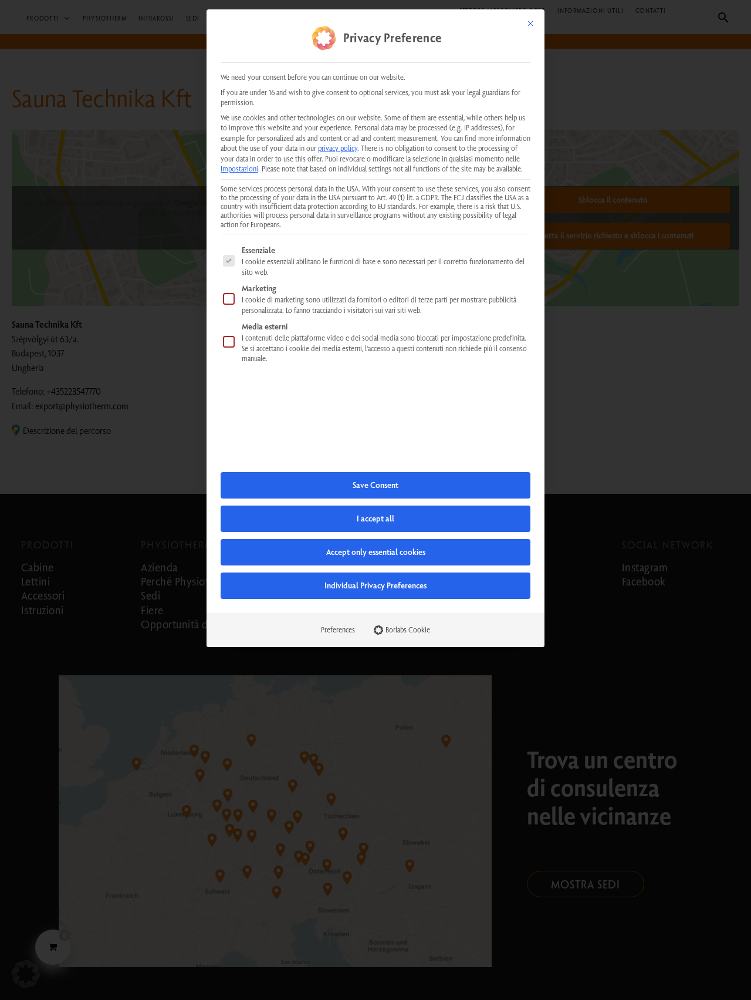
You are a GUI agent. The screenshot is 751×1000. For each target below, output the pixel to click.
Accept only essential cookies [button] (375, 552)
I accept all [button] (375, 518)
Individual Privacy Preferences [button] (375, 585)
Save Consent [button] (375, 485)
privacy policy (337, 148)
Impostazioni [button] (239, 168)
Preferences (338, 629)
